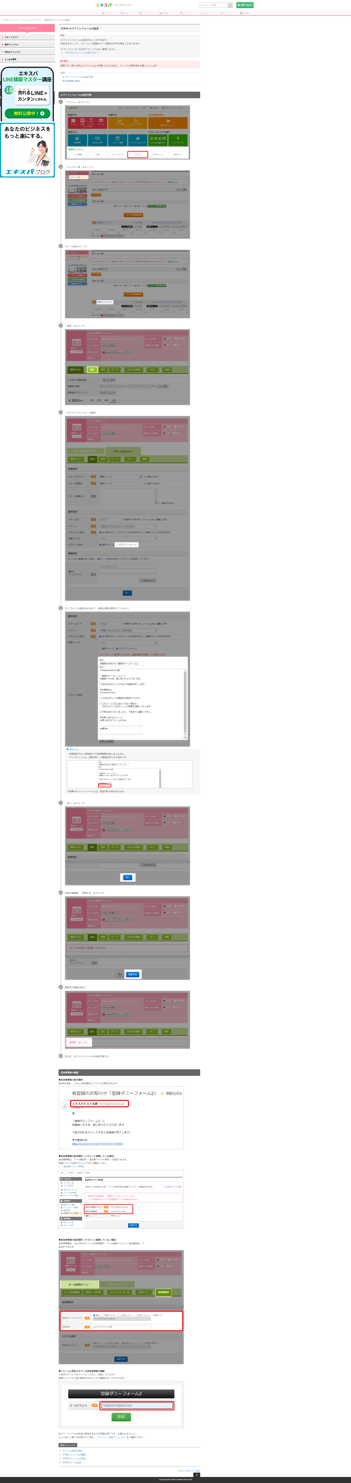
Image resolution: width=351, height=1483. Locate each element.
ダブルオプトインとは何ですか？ (82, 53)
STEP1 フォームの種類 (74, 1455)
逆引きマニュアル (12, 52)
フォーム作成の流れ (72, 1451)
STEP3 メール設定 (72, 1462)
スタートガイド (11, 37)
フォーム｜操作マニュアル (111, 1437)
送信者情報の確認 (71, 81)
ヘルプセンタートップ (10, 20)
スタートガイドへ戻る (189, 1471)
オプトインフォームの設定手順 (77, 77)
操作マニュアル (11, 44)
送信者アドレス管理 (73, 1166)
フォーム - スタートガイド (31, 20)
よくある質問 (10, 59)
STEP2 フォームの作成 (74, 1458)
